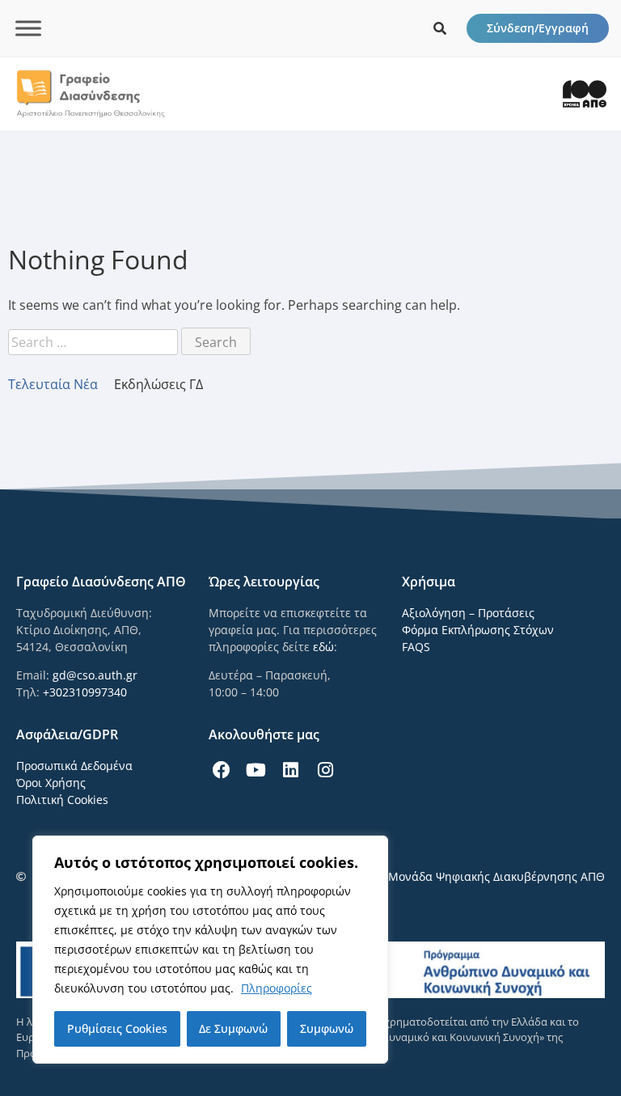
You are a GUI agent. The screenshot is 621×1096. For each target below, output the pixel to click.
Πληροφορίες (276, 988)
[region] (210, 950)
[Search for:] (94, 342)
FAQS (416, 646)
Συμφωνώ (326, 1028)
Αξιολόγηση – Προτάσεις (468, 612)
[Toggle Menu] (28, 28)
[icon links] (439, 28)
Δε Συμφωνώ (233, 1028)
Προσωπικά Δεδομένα (74, 765)
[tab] (61, 384)
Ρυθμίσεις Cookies (117, 1028)
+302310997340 (85, 692)
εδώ (323, 646)
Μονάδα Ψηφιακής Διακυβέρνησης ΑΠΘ (496, 876)
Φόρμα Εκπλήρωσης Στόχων (478, 629)
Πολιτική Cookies (62, 799)
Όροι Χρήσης (51, 782)
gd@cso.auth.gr (95, 675)
